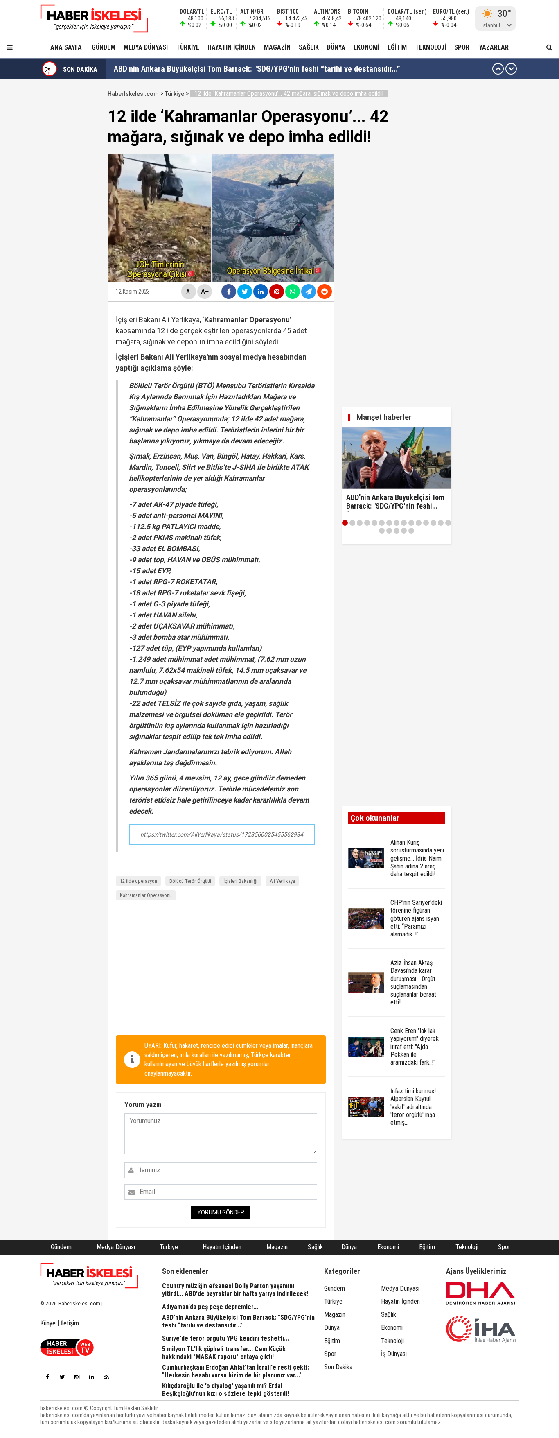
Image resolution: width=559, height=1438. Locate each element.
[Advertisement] (221, 969)
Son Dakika (338, 1367)
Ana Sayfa (66, 47)
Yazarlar (494, 47)
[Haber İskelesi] (89, 1276)
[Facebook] (47, 1377)
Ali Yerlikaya (282, 881)
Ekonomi (366, 47)
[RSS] (106, 1377)
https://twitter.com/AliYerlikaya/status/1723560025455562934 (221, 834)
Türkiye (187, 47)
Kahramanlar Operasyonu (146, 895)
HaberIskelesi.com (133, 93)
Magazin (277, 47)
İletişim (70, 1323)
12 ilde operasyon (138, 881)
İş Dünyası (394, 1354)
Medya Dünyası (146, 47)
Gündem (103, 47)
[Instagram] (77, 1377)
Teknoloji (430, 47)
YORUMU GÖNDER (220, 1212)
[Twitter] (62, 1377)
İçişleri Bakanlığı (240, 881)
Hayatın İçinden (231, 47)
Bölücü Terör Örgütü (190, 881)
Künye (48, 1323)
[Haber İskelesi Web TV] (67, 1353)
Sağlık (309, 47)
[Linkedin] (91, 1377)
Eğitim (397, 47)
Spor (461, 47)
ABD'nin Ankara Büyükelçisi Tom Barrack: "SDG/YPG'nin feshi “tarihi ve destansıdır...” (257, 69)
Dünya (336, 47)
